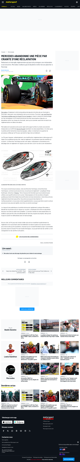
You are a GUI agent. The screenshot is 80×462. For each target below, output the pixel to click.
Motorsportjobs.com (48, 423)
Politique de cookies (38, 457)
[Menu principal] (3, 2)
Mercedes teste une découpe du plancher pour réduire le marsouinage (23, 253)
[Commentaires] (50, 70)
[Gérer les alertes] (29, 261)
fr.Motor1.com (46, 421)
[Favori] (46, 70)
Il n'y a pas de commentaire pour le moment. (27, 283)
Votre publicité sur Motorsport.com (10, 442)
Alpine (17, 193)
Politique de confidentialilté (50, 457)
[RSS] (29, 430)
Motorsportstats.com (48, 428)
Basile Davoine (5, 70)
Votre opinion (5, 439)
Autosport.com (46, 426)
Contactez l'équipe (6, 444)
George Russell (20, 129)
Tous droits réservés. (47, 459)
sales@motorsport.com (7, 447)
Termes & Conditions (27, 457)
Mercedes (4, 112)
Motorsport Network (36, 459)
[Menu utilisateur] (76, 2)
